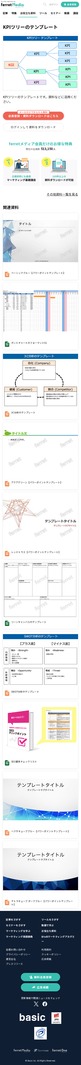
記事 (5, 13)
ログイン (53, 4)
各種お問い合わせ (16, 949)
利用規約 (46, 949)
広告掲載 (46, 959)
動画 (66, 13)
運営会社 (11, 959)
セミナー (56, 13)
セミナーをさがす (16, 925)
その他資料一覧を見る (62, 194)
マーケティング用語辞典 (19, 936)
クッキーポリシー (51, 954)
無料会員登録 (43, 977)
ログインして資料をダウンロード (33, 127)
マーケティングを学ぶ (18, 930)
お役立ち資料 (28, 13)
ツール (43, 13)
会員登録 (71, 4)
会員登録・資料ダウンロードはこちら (33, 115)
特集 (14, 13)
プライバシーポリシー (18, 954)
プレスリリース (14, 963)
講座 (75, 13)
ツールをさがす (50, 919)
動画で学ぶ (47, 925)
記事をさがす (13, 919)
